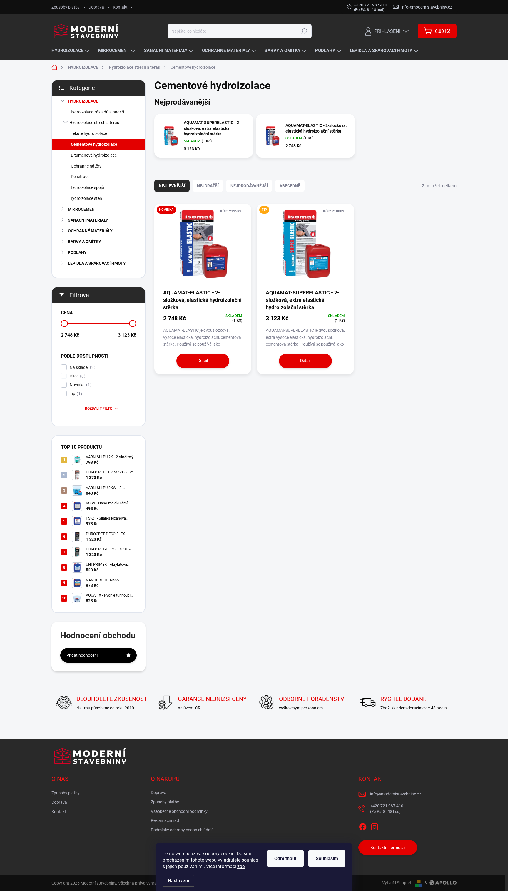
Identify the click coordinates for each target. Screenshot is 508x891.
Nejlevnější (172, 185)
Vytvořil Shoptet (396, 882)
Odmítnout (285, 858)
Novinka (80, 384)
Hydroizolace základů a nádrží (96, 112)
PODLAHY (77, 252)
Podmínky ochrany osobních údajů (182, 830)
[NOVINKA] (202, 245)
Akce (77, 376)
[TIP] (305, 245)
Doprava (96, 7)
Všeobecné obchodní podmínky (179, 811)
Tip (75, 393)
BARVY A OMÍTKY (84, 241)
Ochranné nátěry (86, 166)
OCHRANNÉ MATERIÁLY (90, 230)
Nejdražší (208, 185)
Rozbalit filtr (98, 408)
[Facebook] (362, 825)
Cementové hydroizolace (94, 144)
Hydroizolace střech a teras (94, 122)
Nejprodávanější (249, 185)
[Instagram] (374, 825)
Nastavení (178, 880)
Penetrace (80, 176)
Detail (203, 360)
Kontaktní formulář (387, 847)
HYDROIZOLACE (83, 101)
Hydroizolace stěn (85, 198)
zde (241, 866)
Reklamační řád (165, 820)
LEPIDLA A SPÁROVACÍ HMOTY (97, 263)
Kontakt (120, 7)
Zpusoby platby (65, 7)
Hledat (304, 31)
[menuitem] (71, 50)
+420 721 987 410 (386, 808)
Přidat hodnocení (82, 655)
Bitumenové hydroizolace (94, 155)
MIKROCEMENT (82, 209)
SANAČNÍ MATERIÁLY (88, 220)
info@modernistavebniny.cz (395, 794)
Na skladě (82, 367)
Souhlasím (327, 858)
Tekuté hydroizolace (89, 133)
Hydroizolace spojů (86, 187)
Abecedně (290, 185)
